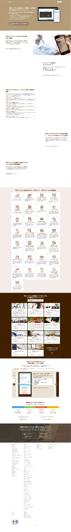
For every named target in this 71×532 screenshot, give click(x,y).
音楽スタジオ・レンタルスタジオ (28, 454)
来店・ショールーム (26, 485)
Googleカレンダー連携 (16, 454)
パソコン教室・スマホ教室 (27, 499)
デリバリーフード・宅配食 (27, 463)
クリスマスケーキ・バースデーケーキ (29, 464)
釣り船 (25, 467)
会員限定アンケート (15, 465)
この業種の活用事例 (16, 315)
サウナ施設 (25, 468)
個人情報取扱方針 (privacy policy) (28, 516)
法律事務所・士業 (26, 476)
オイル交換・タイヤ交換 (27, 451)
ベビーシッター (26, 491)
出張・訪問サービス (26, 486)
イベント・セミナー (26, 480)
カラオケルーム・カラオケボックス (28, 466)
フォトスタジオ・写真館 (27, 453)
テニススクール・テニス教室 (27, 497)
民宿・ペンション (26, 503)
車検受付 (25, 452)
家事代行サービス (26, 488)
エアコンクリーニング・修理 (27, 487)
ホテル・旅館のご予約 (15, 368)
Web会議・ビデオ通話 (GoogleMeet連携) (17, 455)
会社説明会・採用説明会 (27, 481)
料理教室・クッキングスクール (28, 498)
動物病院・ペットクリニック (27, 474)
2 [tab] (23, 395)
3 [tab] (25, 395)
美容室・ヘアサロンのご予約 (49, 368)
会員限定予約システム (16, 451)
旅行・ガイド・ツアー (27, 479)
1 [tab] (22, 395)
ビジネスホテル (26, 502)
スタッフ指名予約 (15, 452)
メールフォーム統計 (15, 462)
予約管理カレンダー (15, 450)
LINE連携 (12, 475)
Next (30, 383)
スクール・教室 (26, 493)
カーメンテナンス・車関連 (27, 449)
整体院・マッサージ (26, 455)
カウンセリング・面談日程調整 (28, 477)
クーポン (14, 473)
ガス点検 (25, 489)
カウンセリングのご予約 (23, 369)
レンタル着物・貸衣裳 (27, 460)
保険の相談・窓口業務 (27, 478)
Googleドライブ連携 (14, 476)
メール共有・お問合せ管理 (16, 460)
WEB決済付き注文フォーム (16, 463)
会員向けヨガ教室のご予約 (24, 368)
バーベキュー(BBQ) (26, 465)
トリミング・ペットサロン (27, 475)
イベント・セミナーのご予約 (39, 368)
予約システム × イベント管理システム (12, 98)
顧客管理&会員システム (14, 467)
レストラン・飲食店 (26, 461)
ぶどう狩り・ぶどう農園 (27, 504)
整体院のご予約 (32, 368)
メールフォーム (8, 114)
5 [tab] (27, 395)
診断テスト (18, 114)
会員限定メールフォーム (16, 461)
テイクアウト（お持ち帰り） (27, 462)
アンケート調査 (13, 464)
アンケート (13, 114)
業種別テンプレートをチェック (35, 300)
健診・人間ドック (26, 473)
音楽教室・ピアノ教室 (27, 501)
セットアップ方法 (23, 315)
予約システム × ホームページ (11, 116)
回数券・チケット (15, 472)
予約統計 (14, 453)
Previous (14, 384)
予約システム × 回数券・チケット (12, 108)
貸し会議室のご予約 (15, 369)
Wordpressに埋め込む (16, 449)
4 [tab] (26, 395)
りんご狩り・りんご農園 (27, 505)
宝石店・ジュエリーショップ (27, 456)
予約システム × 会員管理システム (12, 102)
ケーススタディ (13, 474)
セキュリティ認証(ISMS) (27, 517)
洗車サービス (25, 450)
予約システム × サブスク (10, 105)
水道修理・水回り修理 (27, 490)
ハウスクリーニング (26, 492)
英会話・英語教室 (26, 500)
